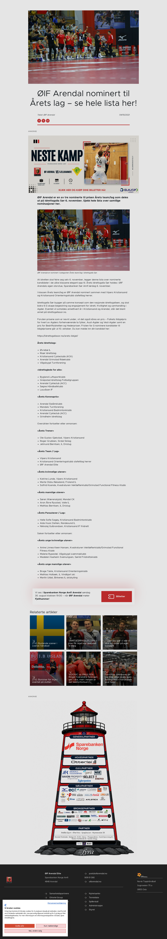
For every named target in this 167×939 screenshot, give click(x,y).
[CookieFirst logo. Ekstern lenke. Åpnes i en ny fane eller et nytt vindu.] (6, 905)
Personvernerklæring (57, 903)
